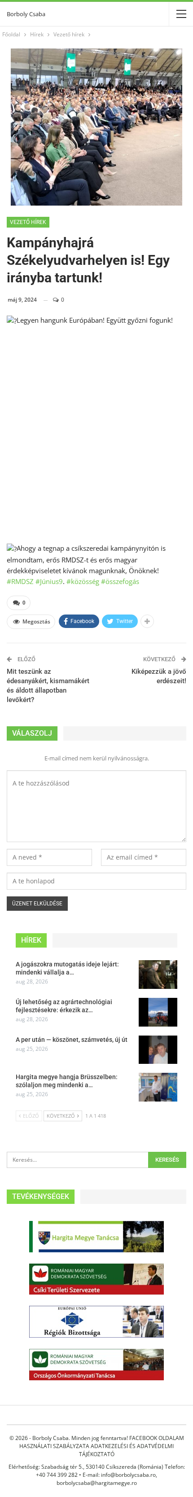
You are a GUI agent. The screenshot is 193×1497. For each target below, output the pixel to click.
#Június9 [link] (49, 581)
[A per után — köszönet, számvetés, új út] (158, 1050)
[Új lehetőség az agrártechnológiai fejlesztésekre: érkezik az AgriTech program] (158, 1012)
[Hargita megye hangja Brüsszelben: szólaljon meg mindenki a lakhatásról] (158, 1087)
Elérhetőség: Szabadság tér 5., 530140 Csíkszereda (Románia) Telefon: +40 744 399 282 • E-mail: (97, 1471)
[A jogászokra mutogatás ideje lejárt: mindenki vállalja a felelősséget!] (158, 974)
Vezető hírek (28, 222)
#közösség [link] (82, 581)
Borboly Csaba (26, 14)
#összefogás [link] (120, 581)
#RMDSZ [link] (20, 581)
